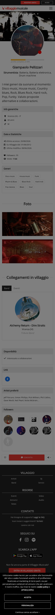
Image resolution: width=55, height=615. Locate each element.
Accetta (27, 597)
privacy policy (27, 589)
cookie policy (42, 587)
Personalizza (27, 605)
